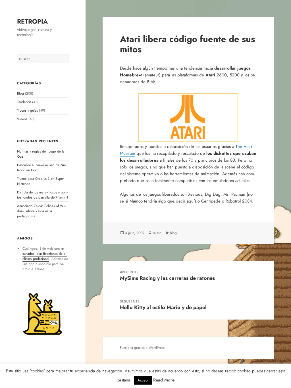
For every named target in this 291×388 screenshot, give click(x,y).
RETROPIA (32, 21)
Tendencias (25, 102)
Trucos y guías (27, 110)
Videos (22, 119)
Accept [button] (143, 380)
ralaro (157, 232)
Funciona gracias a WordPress (142, 347)
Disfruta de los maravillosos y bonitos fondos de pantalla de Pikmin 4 (42, 195)
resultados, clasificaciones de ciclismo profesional (44, 253)
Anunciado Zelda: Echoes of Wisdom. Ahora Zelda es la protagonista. (41, 211)
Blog (20, 93)
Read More (163, 380)
